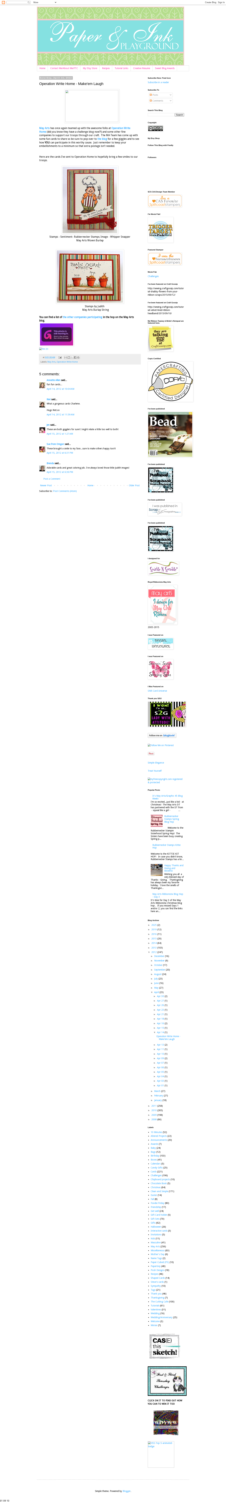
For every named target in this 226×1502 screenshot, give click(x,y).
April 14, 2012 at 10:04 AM (60, 389)
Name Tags (156, 1258)
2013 (154, 947)
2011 (154, 1106)
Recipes (106, 68)
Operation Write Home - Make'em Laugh (168, 1037)
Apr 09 (161, 1058)
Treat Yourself (155, 770)
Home (42, 68)
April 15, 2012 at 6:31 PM (60, 452)
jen (48, 424)
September (160, 969)
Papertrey (156, 1266)
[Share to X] (72, 357)
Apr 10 (161, 1054)
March (157, 1091)
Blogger (127, 1491)
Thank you (156, 1293)
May (156, 987)
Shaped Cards (158, 1278)
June (156, 983)
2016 (154, 934)
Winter (154, 1325)
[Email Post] (60, 357)
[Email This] (65, 357)
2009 (154, 1115)
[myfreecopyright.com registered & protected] (166, 782)
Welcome (155, 1321)
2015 (154, 938)
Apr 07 (161, 1062)
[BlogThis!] (68, 357)
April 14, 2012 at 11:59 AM (60, 414)
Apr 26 (161, 1005)
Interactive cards (159, 1230)
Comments (157, 100)
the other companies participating (82, 317)
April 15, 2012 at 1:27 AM (60, 433)
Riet (49, 399)
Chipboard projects (160, 1179)
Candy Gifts (157, 1167)
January (158, 1100)
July (156, 978)
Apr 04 (161, 1076)
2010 (154, 1110)
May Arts (44, 128)
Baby (153, 1148)
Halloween (156, 1226)
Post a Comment (51, 478)
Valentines (156, 1309)
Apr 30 (161, 996)
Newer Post (46, 485)
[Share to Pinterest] (78, 357)
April (156, 992)
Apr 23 (161, 1009)
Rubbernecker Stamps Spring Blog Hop (171, 819)
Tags (153, 1290)
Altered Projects (159, 1136)
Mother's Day (157, 1254)
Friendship (156, 1207)
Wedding (155, 1313)
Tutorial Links (121, 68)
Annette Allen (53, 380)
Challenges (153, 276)
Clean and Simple (159, 1191)
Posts (155, 95)
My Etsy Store (90, 68)
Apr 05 (161, 1072)
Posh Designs (157, 1270)
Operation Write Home (67, 362)
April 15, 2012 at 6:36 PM (60, 472)
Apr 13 (161, 1044)
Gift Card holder (159, 1214)
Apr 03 (161, 1081)
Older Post (134, 485)
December (159, 956)
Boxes (154, 1159)
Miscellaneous (158, 1250)
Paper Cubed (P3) (160, 1262)
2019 (154, 929)
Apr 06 (161, 1067)
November (159, 960)
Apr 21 (161, 1014)
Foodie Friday (157, 1203)
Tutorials (155, 1305)
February (159, 1095)
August (158, 974)
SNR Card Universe (157, 690)
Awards (154, 1144)
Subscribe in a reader (158, 82)
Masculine (156, 1242)
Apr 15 (161, 1028)
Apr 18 (161, 1018)
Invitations (156, 1234)
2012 (154, 952)
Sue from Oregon (55, 444)
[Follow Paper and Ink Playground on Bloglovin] (162, 737)
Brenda (50, 463)
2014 (154, 943)
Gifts (153, 1222)
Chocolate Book (159, 1183)
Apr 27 (161, 1000)
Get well (155, 1211)
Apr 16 (161, 1023)
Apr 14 (161, 1032)
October (158, 965)
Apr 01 (161, 1085)
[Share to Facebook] (75, 357)
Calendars (156, 1163)
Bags (153, 1152)
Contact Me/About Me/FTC (64, 68)
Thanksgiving (157, 1297)
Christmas (156, 1187)
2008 (154, 1119)
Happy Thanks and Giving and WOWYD (173, 868)
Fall (152, 1199)
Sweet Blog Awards (165, 68)
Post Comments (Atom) (65, 491)
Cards (154, 1171)
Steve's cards (157, 1282)
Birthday (155, 1155)
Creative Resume (141, 68)
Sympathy (156, 1286)
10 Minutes (156, 1132)
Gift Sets (155, 1218)
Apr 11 (161, 1049)
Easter (154, 1195)
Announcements (159, 1140)
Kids (153, 1238)
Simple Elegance (156, 762)
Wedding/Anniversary (161, 1317)
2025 (154, 925)
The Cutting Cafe (159, 1301)
